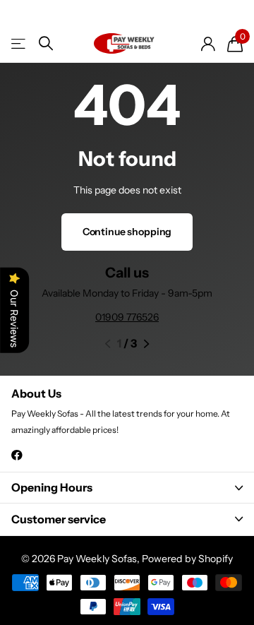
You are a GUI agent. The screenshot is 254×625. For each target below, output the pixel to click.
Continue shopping (127, 231)
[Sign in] (207, 44)
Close (127, 487)
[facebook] (17, 455)
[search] (46, 43)
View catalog (19, 43)
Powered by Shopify (187, 558)
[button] (107, 344)
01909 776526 (127, 317)
